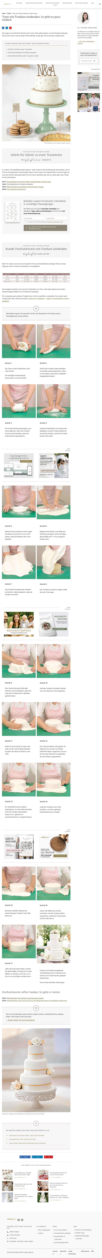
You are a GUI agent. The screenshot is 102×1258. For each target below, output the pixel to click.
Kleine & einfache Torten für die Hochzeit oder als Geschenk (54, 1186)
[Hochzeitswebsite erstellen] (19, 465)
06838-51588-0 (14, 1232)
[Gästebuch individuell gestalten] (19, 846)
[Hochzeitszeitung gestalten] (54, 624)
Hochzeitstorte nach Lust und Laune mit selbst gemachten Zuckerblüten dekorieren (37, 1001)
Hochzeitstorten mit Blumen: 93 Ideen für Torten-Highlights (54, 1197)
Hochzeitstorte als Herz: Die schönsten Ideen (18, 1186)
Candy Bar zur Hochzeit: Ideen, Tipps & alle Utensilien (26, 1135)
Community (13, 1238)
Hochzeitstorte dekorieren (16, 189)
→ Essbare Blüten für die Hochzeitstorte (20, 1020)
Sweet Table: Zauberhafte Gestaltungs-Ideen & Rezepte (27, 1143)
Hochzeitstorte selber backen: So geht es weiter (23, 56)
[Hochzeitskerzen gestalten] (88, 81)
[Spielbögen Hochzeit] (19, 624)
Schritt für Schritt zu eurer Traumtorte (20, 49)
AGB (92, 1251)
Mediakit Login (80, 1233)
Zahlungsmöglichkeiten (61, 1242)
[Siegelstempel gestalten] (54, 846)
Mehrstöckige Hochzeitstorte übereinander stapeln (25, 187)
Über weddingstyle (44, 1230)
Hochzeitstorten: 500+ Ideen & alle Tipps (22, 1139)
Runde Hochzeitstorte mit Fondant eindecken (22, 52)
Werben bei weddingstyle (83, 1230)
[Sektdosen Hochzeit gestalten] (54, 465)
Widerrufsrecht (85, 1251)
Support (40, 1233)
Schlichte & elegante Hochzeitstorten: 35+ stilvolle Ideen (18, 1197)
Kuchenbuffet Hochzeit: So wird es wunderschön (54, 1175)
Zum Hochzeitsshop (60, 1230)
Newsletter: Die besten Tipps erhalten (21, 1241)
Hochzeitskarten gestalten (62, 1233)
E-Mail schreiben (15, 1235)
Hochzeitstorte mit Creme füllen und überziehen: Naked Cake (29, 182)
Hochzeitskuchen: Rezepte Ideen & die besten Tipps (18, 1175)
